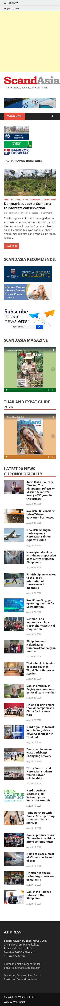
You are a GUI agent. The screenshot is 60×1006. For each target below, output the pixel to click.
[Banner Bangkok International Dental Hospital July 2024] (28, 299)
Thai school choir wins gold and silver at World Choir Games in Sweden (40, 668)
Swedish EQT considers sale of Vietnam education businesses (40, 514)
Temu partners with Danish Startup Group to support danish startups (40, 817)
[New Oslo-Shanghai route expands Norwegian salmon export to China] (14, 530)
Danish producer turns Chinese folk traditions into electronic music (41, 838)
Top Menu (12, 2)
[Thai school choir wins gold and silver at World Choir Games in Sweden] (14, 664)
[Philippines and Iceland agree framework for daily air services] (14, 641)
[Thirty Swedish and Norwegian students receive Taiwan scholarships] (14, 768)
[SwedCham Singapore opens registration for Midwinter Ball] (14, 600)
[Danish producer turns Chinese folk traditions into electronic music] (14, 835)
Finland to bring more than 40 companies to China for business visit (40, 710)
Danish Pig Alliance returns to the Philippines (38, 895)
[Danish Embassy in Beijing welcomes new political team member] (14, 686)
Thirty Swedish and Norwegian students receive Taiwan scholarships (39, 773)
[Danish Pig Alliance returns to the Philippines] (14, 892)
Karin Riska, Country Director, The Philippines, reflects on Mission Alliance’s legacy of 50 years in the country (41, 490)
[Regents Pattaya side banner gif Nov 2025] (28, 281)
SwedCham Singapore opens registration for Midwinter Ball (40, 603)
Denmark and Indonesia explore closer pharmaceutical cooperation (40, 624)
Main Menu (15, 116)
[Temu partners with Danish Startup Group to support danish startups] (14, 813)
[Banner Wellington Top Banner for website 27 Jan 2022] (16, 131)
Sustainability (49, 199)
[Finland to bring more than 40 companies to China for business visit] (14, 705)
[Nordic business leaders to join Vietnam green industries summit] (14, 791)
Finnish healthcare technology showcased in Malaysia (40, 876)
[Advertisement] (30, 41)
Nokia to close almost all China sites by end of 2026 (40, 857)
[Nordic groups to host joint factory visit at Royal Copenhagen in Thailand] (14, 727)
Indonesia (35, 199)
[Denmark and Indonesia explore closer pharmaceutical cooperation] (14, 619)
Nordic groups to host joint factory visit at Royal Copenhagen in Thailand (40, 732)
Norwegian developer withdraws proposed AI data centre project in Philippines (41, 557)
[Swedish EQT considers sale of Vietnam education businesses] (14, 511)
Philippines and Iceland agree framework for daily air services (41, 646)
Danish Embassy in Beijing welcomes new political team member (41, 689)
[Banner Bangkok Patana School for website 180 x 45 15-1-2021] (16, 139)
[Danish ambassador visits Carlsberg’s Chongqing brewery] (14, 749)
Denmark (8, 199)
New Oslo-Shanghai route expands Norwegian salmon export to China (39, 535)
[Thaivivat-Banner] (18, 146)
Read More (10, 245)
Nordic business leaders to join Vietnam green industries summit (38, 795)
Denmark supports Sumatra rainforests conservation (27, 205)
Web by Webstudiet (14, 1001)
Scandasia (28, 997)
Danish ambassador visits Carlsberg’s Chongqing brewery (39, 753)
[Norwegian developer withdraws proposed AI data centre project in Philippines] (14, 552)
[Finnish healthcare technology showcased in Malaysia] (14, 873)
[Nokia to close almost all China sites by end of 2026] (14, 854)
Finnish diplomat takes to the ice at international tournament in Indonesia (41, 581)
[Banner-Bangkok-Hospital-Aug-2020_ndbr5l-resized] (16, 154)
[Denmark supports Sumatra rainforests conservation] (30, 183)
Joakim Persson (31, 212)
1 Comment (46, 212)
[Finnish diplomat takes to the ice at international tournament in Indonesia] (14, 575)
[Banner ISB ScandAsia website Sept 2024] (30, 107)
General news (21, 199)
